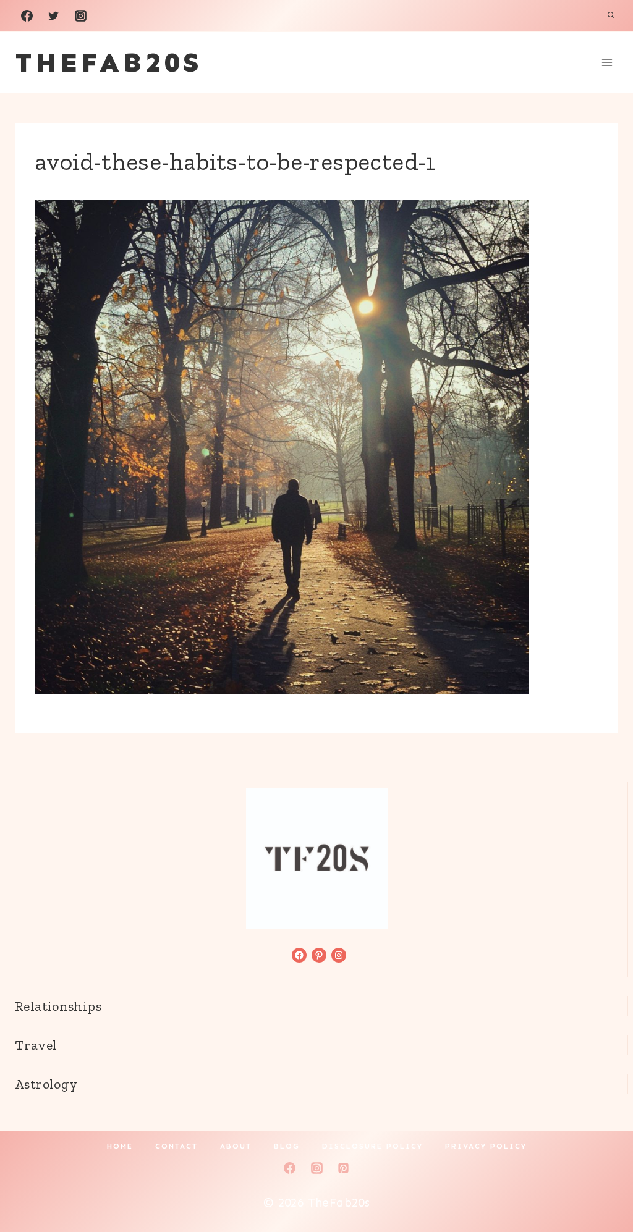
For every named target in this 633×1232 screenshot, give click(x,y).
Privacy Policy (486, 1146)
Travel (36, 1045)
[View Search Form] (610, 15)
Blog (287, 1146)
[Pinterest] (343, 1167)
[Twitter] (54, 15)
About (236, 1146)
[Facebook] (26, 15)
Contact (176, 1146)
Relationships (58, 1006)
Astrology (46, 1084)
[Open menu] (606, 62)
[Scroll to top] (602, 1183)
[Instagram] (80, 15)
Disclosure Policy (372, 1146)
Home (120, 1146)
